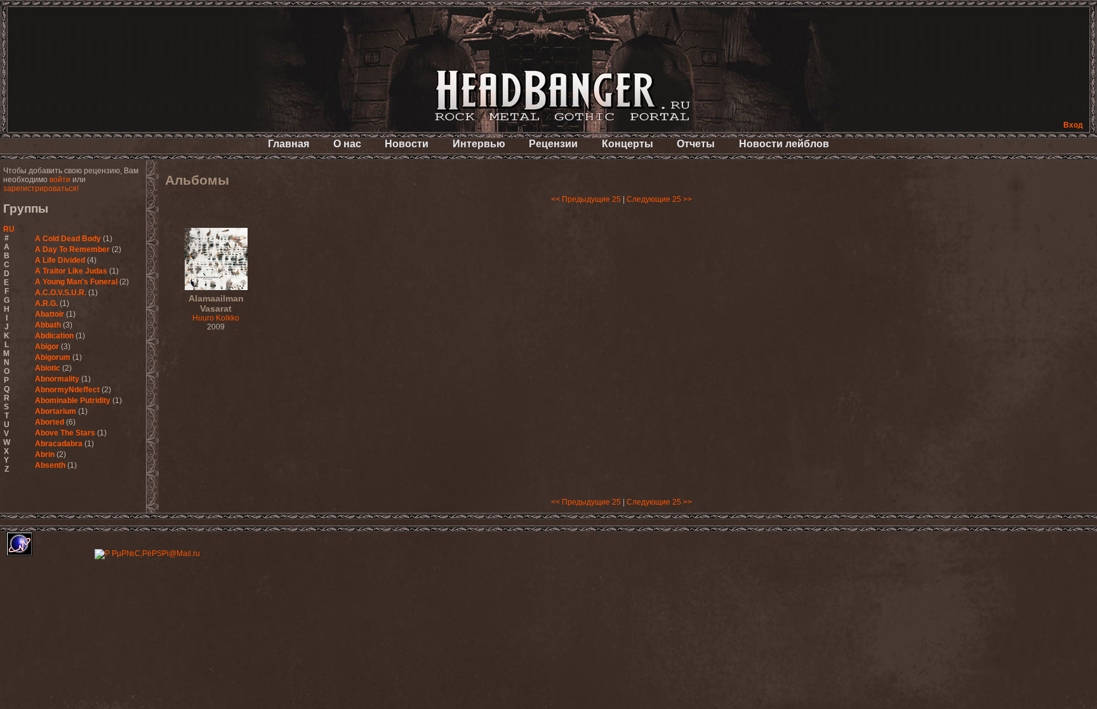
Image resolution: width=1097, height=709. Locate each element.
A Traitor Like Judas (71, 271)
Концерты (627, 143)
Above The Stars (65, 432)
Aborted (49, 422)
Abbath (48, 325)
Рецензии (553, 143)
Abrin (45, 454)
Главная (288, 143)
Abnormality (57, 378)
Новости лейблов (784, 143)
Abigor (47, 346)
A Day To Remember (72, 249)
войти (60, 179)
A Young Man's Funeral (76, 281)
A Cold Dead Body (68, 238)
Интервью (479, 143)
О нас (347, 143)
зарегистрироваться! (41, 188)
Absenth (50, 465)
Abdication (54, 335)
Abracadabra (59, 443)
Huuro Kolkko (216, 308)
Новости (407, 143)
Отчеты (696, 143)
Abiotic (47, 368)
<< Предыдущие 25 (586, 199)
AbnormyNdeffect (67, 389)
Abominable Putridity (72, 400)
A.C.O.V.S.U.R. (60, 292)
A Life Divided (60, 260)
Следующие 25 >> (659, 199)
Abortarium (55, 411)
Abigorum (52, 357)
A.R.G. (46, 303)
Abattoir (49, 314)
